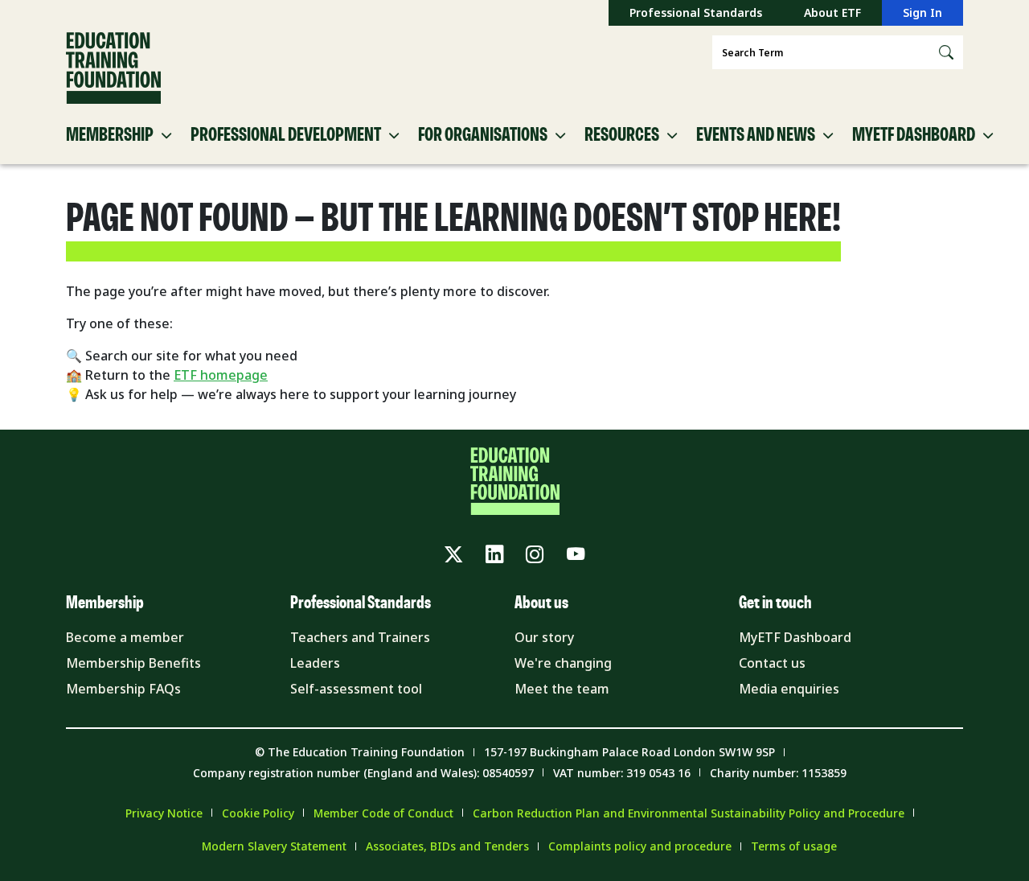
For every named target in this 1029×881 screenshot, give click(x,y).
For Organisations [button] (482, 135)
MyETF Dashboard (795, 637)
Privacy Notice (164, 813)
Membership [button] (110, 135)
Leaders (315, 663)
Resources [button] (621, 135)
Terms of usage (794, 846)
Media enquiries (789, 689)
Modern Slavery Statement (274, 846)
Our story (544, 637)
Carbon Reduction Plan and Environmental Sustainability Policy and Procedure (688, 813)
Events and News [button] (755, 135)
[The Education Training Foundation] (113, 68)
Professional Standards (695, 12)
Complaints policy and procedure (640, 846)
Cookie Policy (258, 813)
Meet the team (561, 689)
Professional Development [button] (286, 135)
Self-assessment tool (356, 689)
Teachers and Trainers (360, 637)
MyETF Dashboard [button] (913, 135)
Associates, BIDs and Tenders (447, 846)
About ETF (832, 12)
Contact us (772, 663)
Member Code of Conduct (383, 813)
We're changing (563, 663)
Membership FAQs (123, 689)
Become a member (125, 637)
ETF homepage (221, 375)
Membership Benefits (133, 663)
